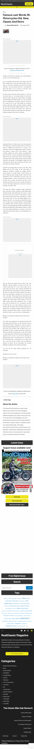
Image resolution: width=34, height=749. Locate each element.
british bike (8, 601)
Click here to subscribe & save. (17, 70)
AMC (7, 598)
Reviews (5, 694)
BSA (27, 601)
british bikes (15, 601)
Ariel (10, 598)
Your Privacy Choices (17, 653)
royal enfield (5, 621)
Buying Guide (7, 670)
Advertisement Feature (9, 666)
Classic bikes (6, 606)
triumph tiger (28, 621)
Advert (17, 118)
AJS (5, 598)
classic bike (8, 603)
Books (28, 598)
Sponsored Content (12, 621)
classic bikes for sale (15, 606)
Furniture (6, 684)
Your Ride (6, 703)
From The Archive (8, 682)
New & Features (7, 691)
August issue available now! (17, 447)
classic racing (10, 613)
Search (29, 587)
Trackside (6, 699)
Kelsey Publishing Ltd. (9, 741)
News (13, 618)
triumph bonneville (22, 621)
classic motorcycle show (26, 610)
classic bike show (24, 606)
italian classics (6, 615)
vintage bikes (24, 623)
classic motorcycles (16, 610)
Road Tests (6, 696)
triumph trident (10, 623)
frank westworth (29, 613)
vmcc (27, 625)
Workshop (6, 701)
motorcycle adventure (19, 615)
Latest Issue (6, 689)
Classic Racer (4, 613)
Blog (4, 12)
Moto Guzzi (12, 615)
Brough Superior (22, 601)
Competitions (7, 675)
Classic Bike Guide (16, 603)
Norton (17, 618)
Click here (15, 393)
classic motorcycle (22, 608)
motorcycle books (27, 615)
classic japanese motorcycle (10, 608)
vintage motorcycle (11, 626)
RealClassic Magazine (14, 635)
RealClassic (25, 618)
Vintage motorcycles (21, 625)
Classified (6, 673)
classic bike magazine (25, 603)
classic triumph (16, 613)
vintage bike (17, 623)
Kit (4, 687)
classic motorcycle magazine (7, 610)
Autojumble (14, 598)
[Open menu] (17, 7)
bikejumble (19, 598)
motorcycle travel (7, 618)
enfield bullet (22, 613)
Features (5, 680)
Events (5, 677)
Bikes (24, 598)
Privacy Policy (20, 741)
